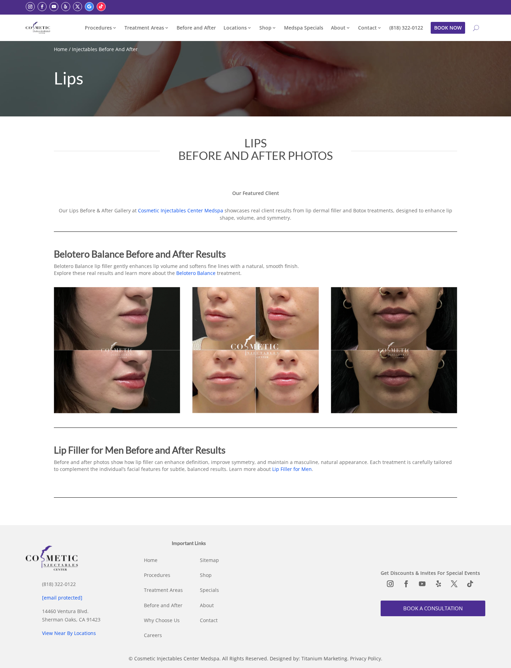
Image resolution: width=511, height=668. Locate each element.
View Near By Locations (69, 633)
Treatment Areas (144, 27)
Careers (153, 635)
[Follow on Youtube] (53, 6)
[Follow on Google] (89, 6)
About (338, 27)
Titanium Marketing (324, 658)
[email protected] (62, 597)
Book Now (448, 27)
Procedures (98, 27)
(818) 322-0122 (406, 27)
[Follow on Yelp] (65, 6)
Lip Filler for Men (292, 469)
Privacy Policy (365, 658)
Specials (209, 590)
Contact (367, 27)
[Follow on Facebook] (42, 6)
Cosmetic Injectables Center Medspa (180, 210)
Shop (265, 27)
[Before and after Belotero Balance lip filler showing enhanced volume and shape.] (117, 411)
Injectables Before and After (105, 49)
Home (60, 49)
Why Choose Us (162, 620)
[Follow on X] (77, 6)
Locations (235, 27)
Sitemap (209, 560)
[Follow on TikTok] (101, 6)
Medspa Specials (303, 27)
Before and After (196, 27)
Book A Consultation (433, 608)
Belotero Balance (196, 273)
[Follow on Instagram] (30, 6)
